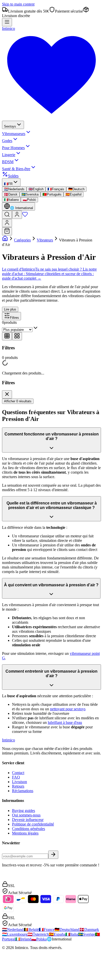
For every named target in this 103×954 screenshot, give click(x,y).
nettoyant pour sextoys (68, 709)
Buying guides (23, 810)
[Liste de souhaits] (25, 216)
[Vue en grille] (7, 336)
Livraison (19, 782)
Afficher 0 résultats (18, 401)
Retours (18, 786)
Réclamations (22, 791)
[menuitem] (13, 125)
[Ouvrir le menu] (7, 22)
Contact (18, 773)
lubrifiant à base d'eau (65, 722)
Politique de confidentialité (33, 824)
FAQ (16, 777)
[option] (14, 189)
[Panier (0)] (7, 231)
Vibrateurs (45, 240)
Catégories (22, 240)
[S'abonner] (53, 855)
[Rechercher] (7, 215)
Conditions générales (28, 828)
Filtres (14, 318)
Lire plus (10, 309)
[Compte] (17, 215)
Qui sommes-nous (26, 815)
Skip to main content (18, 4)
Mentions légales (25, 833)
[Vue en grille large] (17, 336)
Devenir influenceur (28, 819)
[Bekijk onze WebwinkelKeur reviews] (13, 878)
